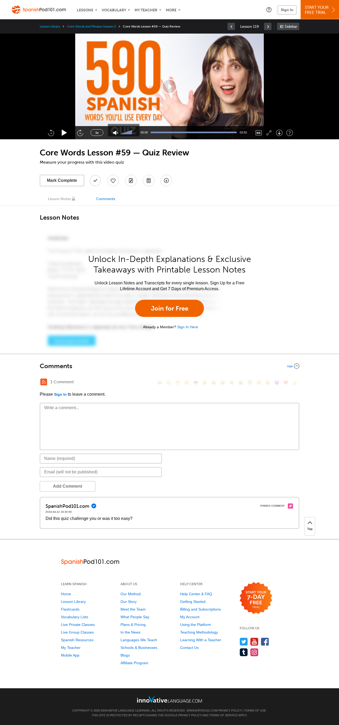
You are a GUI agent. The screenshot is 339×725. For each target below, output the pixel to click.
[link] (231, 26)
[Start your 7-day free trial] (256, 598)
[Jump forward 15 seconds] (80, 132)
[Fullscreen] (269, 133)
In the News (130, 632)
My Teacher (146, 10)
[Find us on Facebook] (265, 642)
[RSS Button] (44, 382)
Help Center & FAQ (196, 594)
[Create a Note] (131, 180)
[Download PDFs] (148, 180)
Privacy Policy (230, 710)
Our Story (129, 601)
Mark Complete (62, 180)
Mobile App (70, 655)
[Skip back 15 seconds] (51, 132)
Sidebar (291, 26)
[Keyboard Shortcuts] (289, 133)
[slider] (126, 132)
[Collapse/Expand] (169, 366)
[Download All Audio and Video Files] (166, 180)
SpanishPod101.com (201, 710)
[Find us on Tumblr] (244, 652)
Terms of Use (255, 710)
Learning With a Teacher (200, 640)
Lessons (85, 10)
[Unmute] (115, 133)
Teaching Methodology (199, 632)
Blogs (125, 655)
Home (66, 594)
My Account (189, 617)
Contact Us (189, 647)
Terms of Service (223, 715)
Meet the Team (133, 609)
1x (97, 132)
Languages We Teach (139, 640)
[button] (269, 9)
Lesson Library (50, 26)
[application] (169, 86)
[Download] (279, 133)
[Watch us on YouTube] (254, 642)
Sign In (287, 10)
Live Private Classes (78, 624)
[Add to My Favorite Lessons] (113, 180)
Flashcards (70, 609)
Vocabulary (114, 10)
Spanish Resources (77, 640)
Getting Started (193, 601)
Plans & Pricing (133, 624)
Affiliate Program (134, 663)
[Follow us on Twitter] (244, 642)
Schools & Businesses (139, 647)
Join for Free (169, 308)
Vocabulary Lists (74, 617)
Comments (105, 199)
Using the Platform (195, 624)
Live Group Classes (77, 632)
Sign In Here (187, 327)
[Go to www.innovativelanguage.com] (169, 699)
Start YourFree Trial (317, 10)
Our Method (131, 594)
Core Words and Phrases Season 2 (91, 26)
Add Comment (67, 486)
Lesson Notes (59, 199)
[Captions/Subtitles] (258, 133)
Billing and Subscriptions (200, 609)
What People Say (135, 617)
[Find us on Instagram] (254, 652)
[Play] (64, 133)
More (171, 10)
